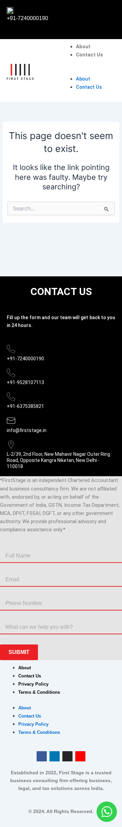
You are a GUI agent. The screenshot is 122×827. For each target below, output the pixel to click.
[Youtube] (80, 756)
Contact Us (89, 55)
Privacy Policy (33, 684)
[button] (90, 70)
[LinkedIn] (54, 756)
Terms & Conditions (39, 692)
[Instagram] (67, 756)
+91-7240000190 (27, 18)
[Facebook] (42, 756)
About (83, 47)
